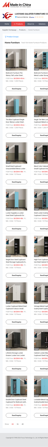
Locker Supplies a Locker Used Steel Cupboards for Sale (15, 215)
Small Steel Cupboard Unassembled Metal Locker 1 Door (16, 168)
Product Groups (13, 37)
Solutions (42, 24)
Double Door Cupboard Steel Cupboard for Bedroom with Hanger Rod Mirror (16, 402)
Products (19, 24)
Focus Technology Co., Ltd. (29, 438)
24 (13, 424)
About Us (30, 24)
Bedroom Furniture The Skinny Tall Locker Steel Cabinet (14, 75)
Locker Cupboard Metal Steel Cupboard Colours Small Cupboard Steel (16, 308)
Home (7, 24)
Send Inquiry (16, 89)
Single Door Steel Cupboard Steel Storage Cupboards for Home (16, 262)
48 (23, 424)
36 (18, 424)
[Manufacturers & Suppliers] (17, 4)
